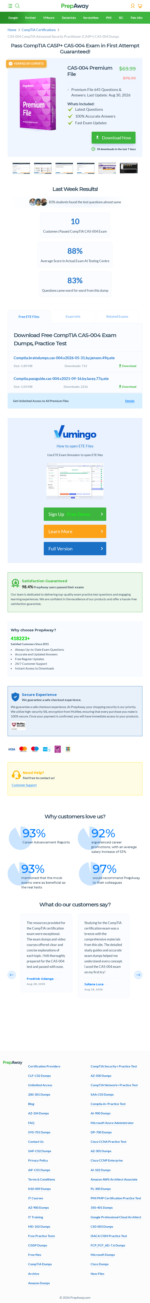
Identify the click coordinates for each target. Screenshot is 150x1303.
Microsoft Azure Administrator (112, 1123)
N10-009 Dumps (39, 1189)
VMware (48, 17)
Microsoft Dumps (103, 1254)
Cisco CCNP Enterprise (107, 1160)
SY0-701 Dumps (39, 1132)
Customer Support (24, 785)
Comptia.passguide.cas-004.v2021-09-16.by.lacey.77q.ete (61, 378)
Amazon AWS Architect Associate (114, 1179)
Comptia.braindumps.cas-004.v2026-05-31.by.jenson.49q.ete (64, 357)
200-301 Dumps (39, 1094)
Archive (33, 1273)
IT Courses (35, 1198)
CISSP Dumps (37, 1245)
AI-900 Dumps (101, 1113)
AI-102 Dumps (101, 1170)
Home (12, 30)
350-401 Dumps (102, 1207)
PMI (108, 17)
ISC (121, 17)
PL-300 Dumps (101, 1189)
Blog (31, 1104)
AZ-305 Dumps (101, 1151)
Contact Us (36, 1141)
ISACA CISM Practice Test (109, 1236)
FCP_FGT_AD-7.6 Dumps (108, 1245)
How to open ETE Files (75, 446)
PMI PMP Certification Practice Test (116, 1198)
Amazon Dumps (39, 1283)
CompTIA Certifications (39, 30)
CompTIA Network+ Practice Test (114, 1085)
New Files (97, 1273)
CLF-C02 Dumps (39, 1075)
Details (130, 401)
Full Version (60, 548)
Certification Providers (44, 1066)
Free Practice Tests (41, 1236)
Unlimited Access (40, 1085)
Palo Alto (137, 17)
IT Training (35, 1217)
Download (129, 366)
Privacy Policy (38, 1160)
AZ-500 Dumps (101, 1075)
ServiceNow (91, 17)
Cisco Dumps (100, 1264)
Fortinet (30, 17)
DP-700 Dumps (101, 1132)
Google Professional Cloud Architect (116, 1217)
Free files (34, 1254)
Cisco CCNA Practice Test (108, 1141)
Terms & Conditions (41, 1179)
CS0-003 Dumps (102, 1226)
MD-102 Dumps (39, 1226)
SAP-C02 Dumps (39, 1151)
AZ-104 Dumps (38, 1113)
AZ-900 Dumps (38, 1207)
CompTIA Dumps (40, 1264)
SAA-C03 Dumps (102, 1094)
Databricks (69, 17)
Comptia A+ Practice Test (108, 1104)
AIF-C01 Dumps (39, 1170)
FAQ (31, 1123)
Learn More (60, 531)
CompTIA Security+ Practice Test (114, 1066)
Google (13, 17)
